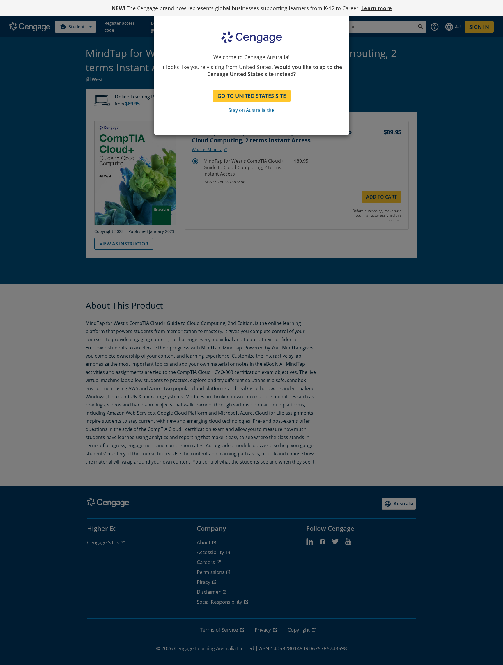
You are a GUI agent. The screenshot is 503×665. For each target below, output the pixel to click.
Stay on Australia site (251, 110)
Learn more (376, 8)
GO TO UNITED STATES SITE (251, 95)
